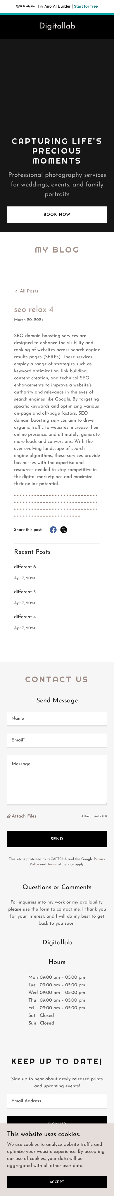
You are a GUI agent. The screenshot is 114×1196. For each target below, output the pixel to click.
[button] (9, 816)
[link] (57, 27)
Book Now (57, 215)
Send (57, 839)
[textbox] (57, 719)
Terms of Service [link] (60, 864)
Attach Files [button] (24, 816)
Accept (57, 1182)
